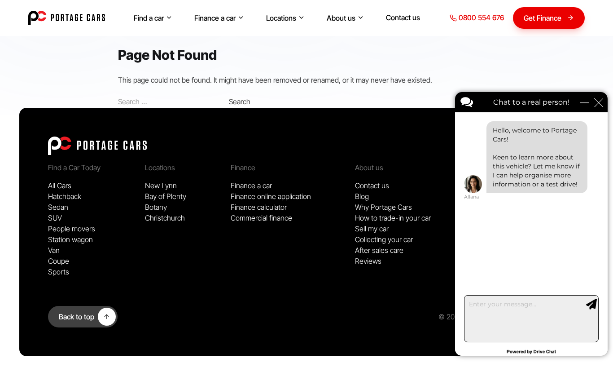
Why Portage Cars (383, 207)
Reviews (368, 260)
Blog (362, 196)
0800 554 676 (480, 17)
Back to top (76, 316)
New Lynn (161, 185)
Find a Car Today (74, 167)
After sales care (379, 250)
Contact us (403, 17)
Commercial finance (261, 217)
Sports (58, 271)
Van (54, 250)
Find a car (149, 17)
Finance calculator (259, 207)
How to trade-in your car (393, 217)
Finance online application (271, 196)
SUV (55, 217)
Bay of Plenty (165, 196)
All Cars (59, 185)
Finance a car (215, 17)
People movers (71, 228)
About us (341, 17)
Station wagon (70, 239)
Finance (243, 167)
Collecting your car (384, 239)
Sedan (58, 207)
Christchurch (165, 217)
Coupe (58, 260)
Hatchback (64, 196)
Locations (281, 17)
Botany (156, 207)
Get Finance (542, 17)
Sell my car (372, 228)
